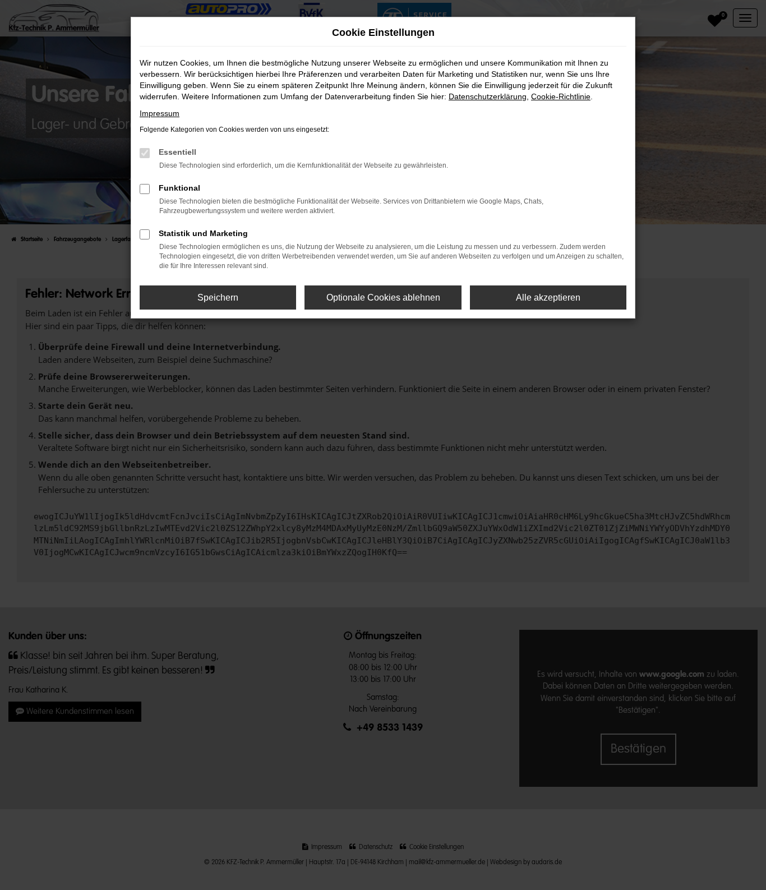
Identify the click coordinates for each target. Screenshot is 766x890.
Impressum (159, 113)
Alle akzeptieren (548, 297)
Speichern (217, 297)
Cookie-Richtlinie (560, 96)
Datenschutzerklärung (488, 96)
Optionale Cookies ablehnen (383, 297)
